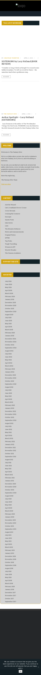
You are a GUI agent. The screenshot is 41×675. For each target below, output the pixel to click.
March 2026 (9, 293)
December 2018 (10, 556)
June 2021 (8, 466)
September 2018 (10, 565)
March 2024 (9, 366)
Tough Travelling (11, 244)
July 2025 (8, 317)
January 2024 (9, 372)
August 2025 (9, 315)
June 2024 (8, 357)
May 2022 (8, 432)
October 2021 (9, 454)
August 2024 (9, 351)
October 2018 (9, 562)
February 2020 (10, 514)
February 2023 (10, 405)
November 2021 (10, 450)
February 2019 (10, 550)
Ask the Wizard (10, 205)
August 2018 (9, 568)
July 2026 (8, 281)
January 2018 (9, 589)
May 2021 (8, 469)
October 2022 (9, 417)
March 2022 (9, 438)
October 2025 (9, 308)
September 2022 (10, 420)
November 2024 (10, 342)
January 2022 (9, 444)
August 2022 (9, 423)
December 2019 (10, 520)
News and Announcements (14, 232)
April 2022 (8, 435)
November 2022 (10, 414)
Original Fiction (10, 235)
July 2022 (8, 426)
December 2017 (10, 592)
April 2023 (8, 399)
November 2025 (10, 305)
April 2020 (8, 508)
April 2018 (8, 580)
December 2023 (10, 375)
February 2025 (10, 333)
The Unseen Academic (13, 253)
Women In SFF (10, 247)
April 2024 (8, 363)
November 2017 (10, 595)
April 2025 (8, 327)
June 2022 (8, 429)
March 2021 (9, 475)
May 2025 (8, 324)
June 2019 (8, 538)
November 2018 (10, 559)
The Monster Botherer (13, 229)
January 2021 (9, 481)
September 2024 (10, 348)
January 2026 (9, 299)
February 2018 (10, 586)
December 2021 (10, 447)
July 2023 (8, 390)
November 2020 (10, 487)
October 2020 (9, 490)
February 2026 (10, 296)
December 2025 (10, 302)
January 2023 (9, 408)
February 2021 (10, 478)
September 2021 (10, 456)
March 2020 (9, 511)
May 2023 (8, 396)
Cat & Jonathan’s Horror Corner (16, 208)
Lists (6, 226)
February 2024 (10, 369)
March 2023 (9, 402)
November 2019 (10, 523)
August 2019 (9, 532)
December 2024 (10, 339)
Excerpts (8, 217)
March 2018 (9, 583)
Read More (6, 76)
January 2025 (9, 336)
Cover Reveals (10, 211)
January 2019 (9, 553)
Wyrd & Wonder (10, 250)
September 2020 (10, 493)
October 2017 (9, 599)
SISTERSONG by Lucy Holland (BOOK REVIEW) (19, 62)
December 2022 (10, 411)
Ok (20, 671)
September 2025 (10, 311)
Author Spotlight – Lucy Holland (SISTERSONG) (18, 118)
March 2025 (9, 330)
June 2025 (8, 321)
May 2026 (8, 287)
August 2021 (9, 460)
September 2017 (10, 601)
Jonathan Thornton (11, 58)
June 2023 (8, 393)
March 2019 (9, 547)
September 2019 (10, 529)
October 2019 (9, 526)
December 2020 (10, 484)
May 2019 (8, 541)
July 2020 (8, 499)
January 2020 (9, 517)
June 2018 (8, 574)
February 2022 (10, 441)
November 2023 (10, 378)
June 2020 (8, 502)
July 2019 (8, 535)
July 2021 (8, 463)
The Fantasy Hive (10, 114)
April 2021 (8, 472)
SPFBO (7, 238)
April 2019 (8, 544)
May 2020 (8, 505)
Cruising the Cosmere (12, 214)
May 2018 (8, 577)
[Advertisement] (20, 635)
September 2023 (10, 384)
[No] (38, 667)
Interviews (9, 223)
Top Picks (8, 241)
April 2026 (8, 290)
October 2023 (9, 381)
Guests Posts (9, 220)
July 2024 (8, 354)
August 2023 (9, 387)
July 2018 (8, 571)
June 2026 (8, 284)
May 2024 (8, 360)
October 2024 (9, 345)
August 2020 (9, 496)
